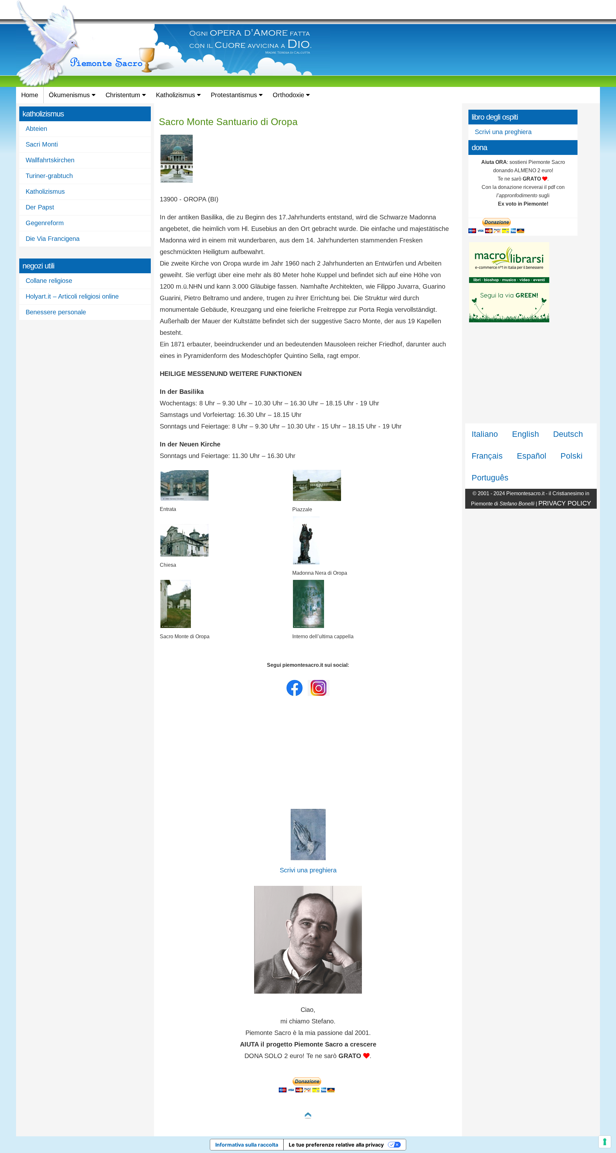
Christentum (124, 94)
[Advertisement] (308, 754)
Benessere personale (56, 312)
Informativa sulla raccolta (246, 1144)
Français (487, 455)
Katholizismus (176, 94)
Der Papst (40, 207)
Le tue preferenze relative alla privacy (336, 1144)
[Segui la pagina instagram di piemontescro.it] (318, 694)
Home (29, 94)
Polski (571, 455)
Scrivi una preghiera (503, 131)
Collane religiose (49, 280)
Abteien (36, 128)
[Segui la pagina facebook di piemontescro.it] (294, 694)
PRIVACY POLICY (564, 503)
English (525, 433)
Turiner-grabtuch (49, 175)
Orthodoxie (289, 94)
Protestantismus (235, 94)
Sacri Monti (42, 144)
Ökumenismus (70, 94)
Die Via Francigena (53, 238)
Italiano (485, 433)
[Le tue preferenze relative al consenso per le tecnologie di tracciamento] (605, 1142)
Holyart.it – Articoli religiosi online (72, 296)
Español (531, 455)
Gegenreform (45, 222)
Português (490, 477)
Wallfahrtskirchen (50, 160)
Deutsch (568, 433)
